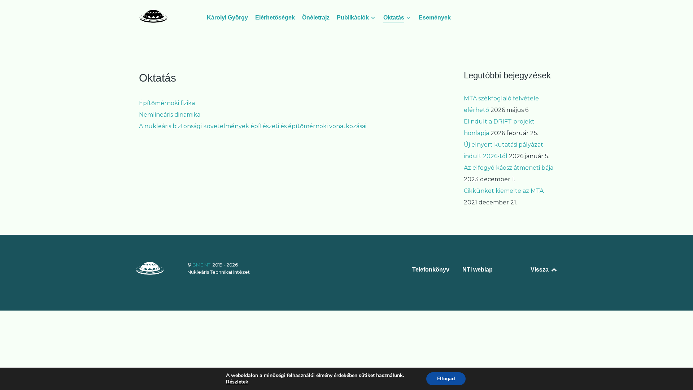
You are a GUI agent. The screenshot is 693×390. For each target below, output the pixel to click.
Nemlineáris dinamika (169, 114)
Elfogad (446, 378)
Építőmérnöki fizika (167, 103)
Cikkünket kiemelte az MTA (504, 190)
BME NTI (202, 265)
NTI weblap (477, 269)
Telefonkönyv (430, 269)
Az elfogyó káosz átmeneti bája (508, 167)
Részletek (237, 382)
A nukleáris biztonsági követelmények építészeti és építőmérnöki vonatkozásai (252, 126)
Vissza (540, 269)
